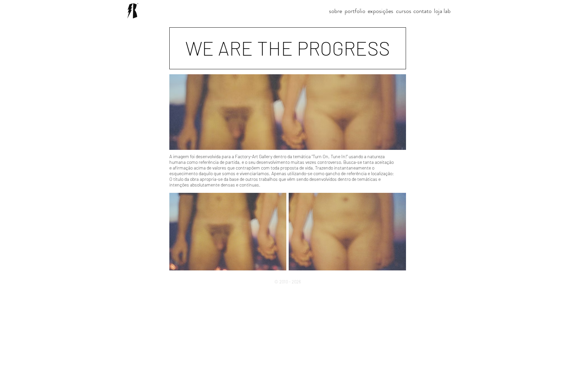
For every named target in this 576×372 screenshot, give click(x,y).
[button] (287, 48)
